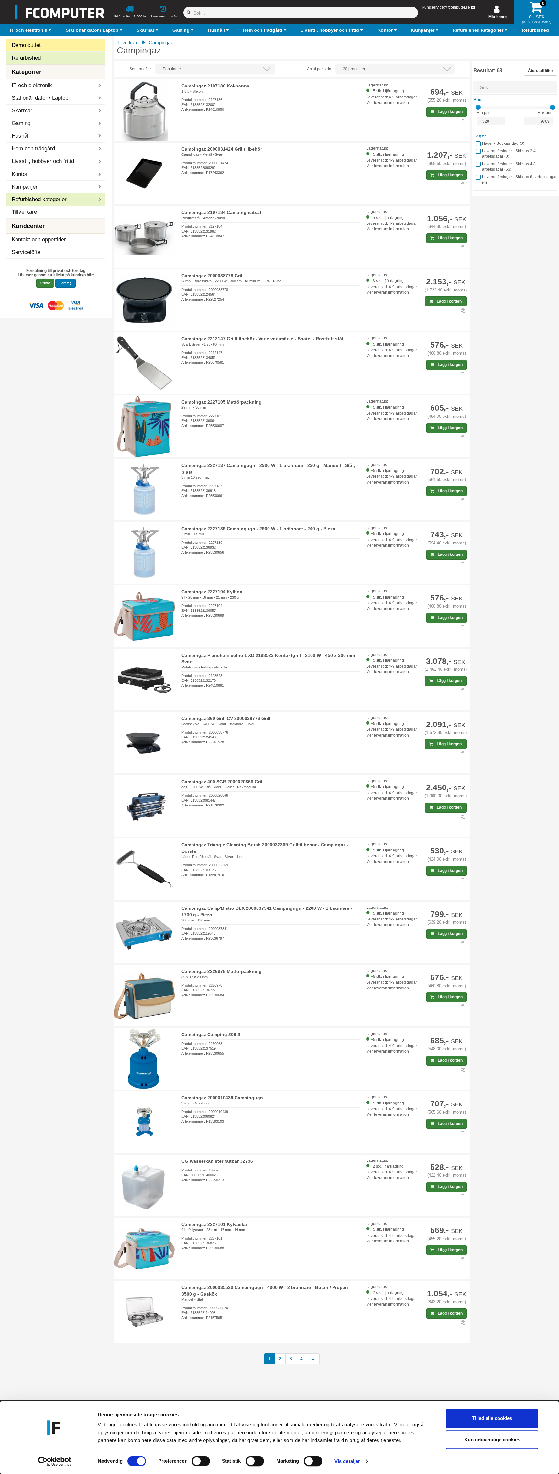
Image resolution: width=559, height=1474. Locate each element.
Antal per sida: (319, 69)
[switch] (201, 1461)
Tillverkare (24, 212)
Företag (65, 283)
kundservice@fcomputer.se (446, 7)
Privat (45, 283)
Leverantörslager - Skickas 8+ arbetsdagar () (519, 180)
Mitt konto (497, 17)
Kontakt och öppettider (39, 239)
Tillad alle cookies (492, 1418)
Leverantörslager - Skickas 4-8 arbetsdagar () (509, 167)
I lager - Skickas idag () (503, 143)
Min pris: (484, 112)
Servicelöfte (26, 252)
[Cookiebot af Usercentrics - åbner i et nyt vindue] (55, 1461)
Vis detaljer (347, 1461)
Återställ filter (540, 70)
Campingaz (161, 42)
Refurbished (26, 58)
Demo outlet (26, 45)
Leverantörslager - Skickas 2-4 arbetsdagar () (509, 154)
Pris (477, 99)
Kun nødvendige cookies (492, 1439)
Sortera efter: (140, 69)
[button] (31, 30)
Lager (479, 135)
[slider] (478, 107)
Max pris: (545, 112)
